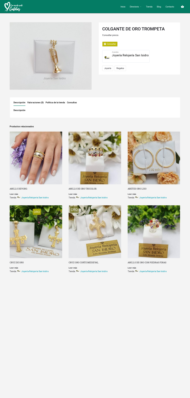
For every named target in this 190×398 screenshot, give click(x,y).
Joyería (107, 68)
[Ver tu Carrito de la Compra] (182, 6)
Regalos (120, 68)
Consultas (72, 102)
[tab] (20, 103)
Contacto (170, 7)
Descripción (19, 102)
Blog (159, 7)
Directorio (134, 7)
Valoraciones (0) (35, 102)
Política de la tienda (55, 102)
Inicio (123, 7)
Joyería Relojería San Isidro (130, 55)
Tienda (149, 7)
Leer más (14, 194)
